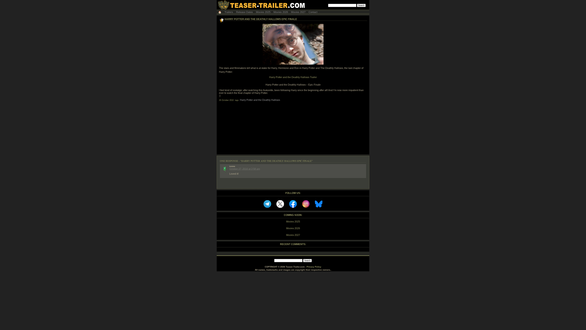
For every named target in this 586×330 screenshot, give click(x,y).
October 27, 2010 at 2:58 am (244, 169)
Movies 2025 (263, 12)
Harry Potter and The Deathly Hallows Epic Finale (260, 19)
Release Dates (244, 12)
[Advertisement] (293, 125)
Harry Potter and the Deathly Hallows (260, 100)
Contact (313, 12)
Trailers (228, 12)
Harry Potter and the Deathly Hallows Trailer (293, 77)
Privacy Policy (314, 267)
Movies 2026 (280, 12)
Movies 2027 (298, 12)
